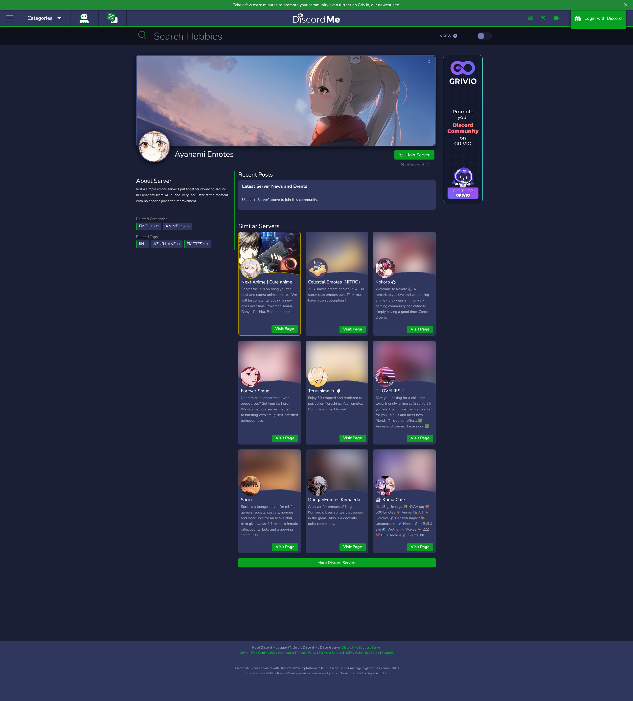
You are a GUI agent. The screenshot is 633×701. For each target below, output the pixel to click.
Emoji (149, 226)
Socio (246, 499)
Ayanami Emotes (204, 154)
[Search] (142, 35)
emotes (198, 244)
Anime (177, 226)
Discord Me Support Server (361, 647)
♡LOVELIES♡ (390, 391)
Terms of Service (330, 653)
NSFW (446, 36)
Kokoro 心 (386, 282)
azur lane (167, 244)
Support (387, 653)
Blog (375, 653)
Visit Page (284, 328)
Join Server (419, 155)
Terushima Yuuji (324, 391)
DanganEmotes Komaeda (334, 499)
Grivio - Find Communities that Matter (267, 653)
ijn (143, 244)
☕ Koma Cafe (390, 499)
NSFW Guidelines (357, 653)
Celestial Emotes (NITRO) (334, 282)
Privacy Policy (306, 653)
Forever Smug (255, 391)
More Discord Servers (336, 562)
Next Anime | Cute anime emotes (266, 285)
